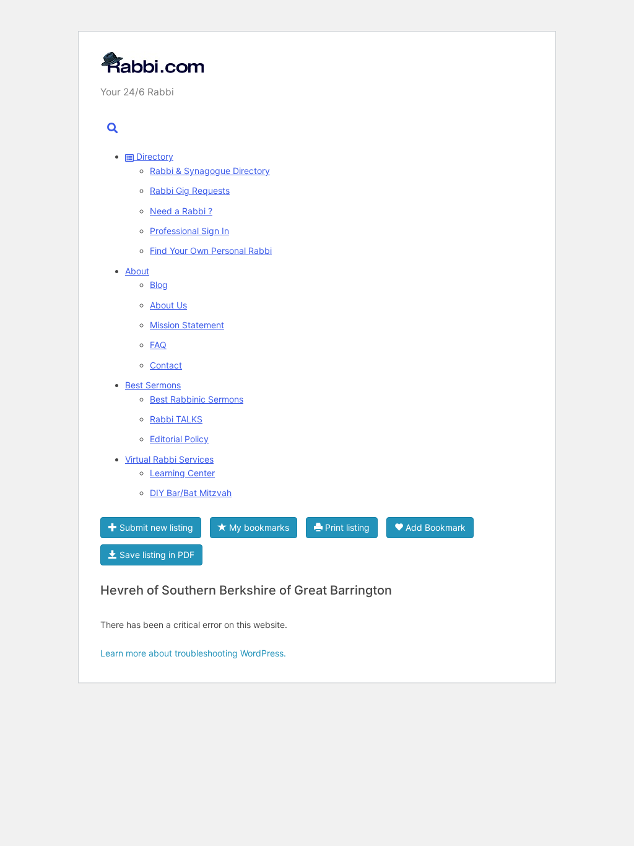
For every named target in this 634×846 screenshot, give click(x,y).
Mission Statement (187, 325)
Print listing (346, 527)
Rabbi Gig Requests (190, 190)
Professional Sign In (189, 230)
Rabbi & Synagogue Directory (210, 170)
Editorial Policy (179, 439)
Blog (159, 284)
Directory (153, 156)
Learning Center (182, 473)
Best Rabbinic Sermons (196, 399)
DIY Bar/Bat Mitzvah (191, 492)
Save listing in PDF (155, 554)
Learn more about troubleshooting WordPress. (193, 653)
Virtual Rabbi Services (169, 459)
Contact (166, 365)
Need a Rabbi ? (181, 211)
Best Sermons (153, 385)
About (137, 271)
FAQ (158, 344)
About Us (168, 305)
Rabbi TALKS (176, 419)
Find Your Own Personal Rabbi (211, 250)
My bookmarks (258, 527)
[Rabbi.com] (152, 66)
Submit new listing (155, 527)
